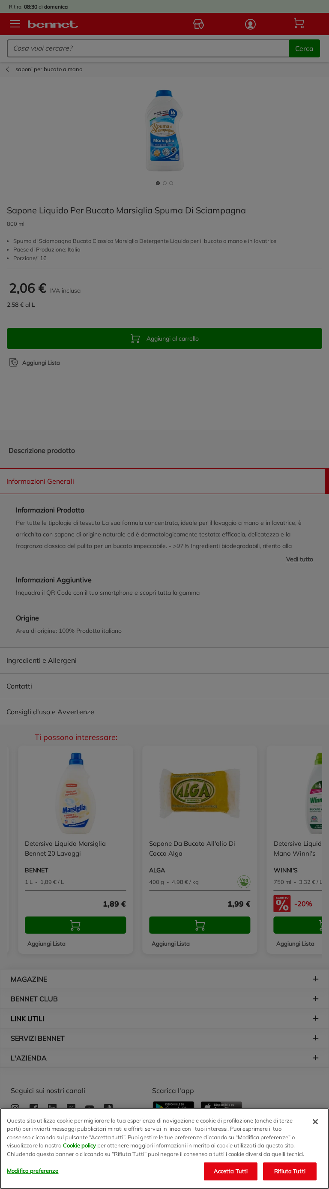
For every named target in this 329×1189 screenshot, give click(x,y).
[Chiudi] (315, 1121)
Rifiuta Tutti (289, 1171)
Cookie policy (79, 1145)
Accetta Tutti (231, 1171)
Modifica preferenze (32, 1170)
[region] (164, 1148)
